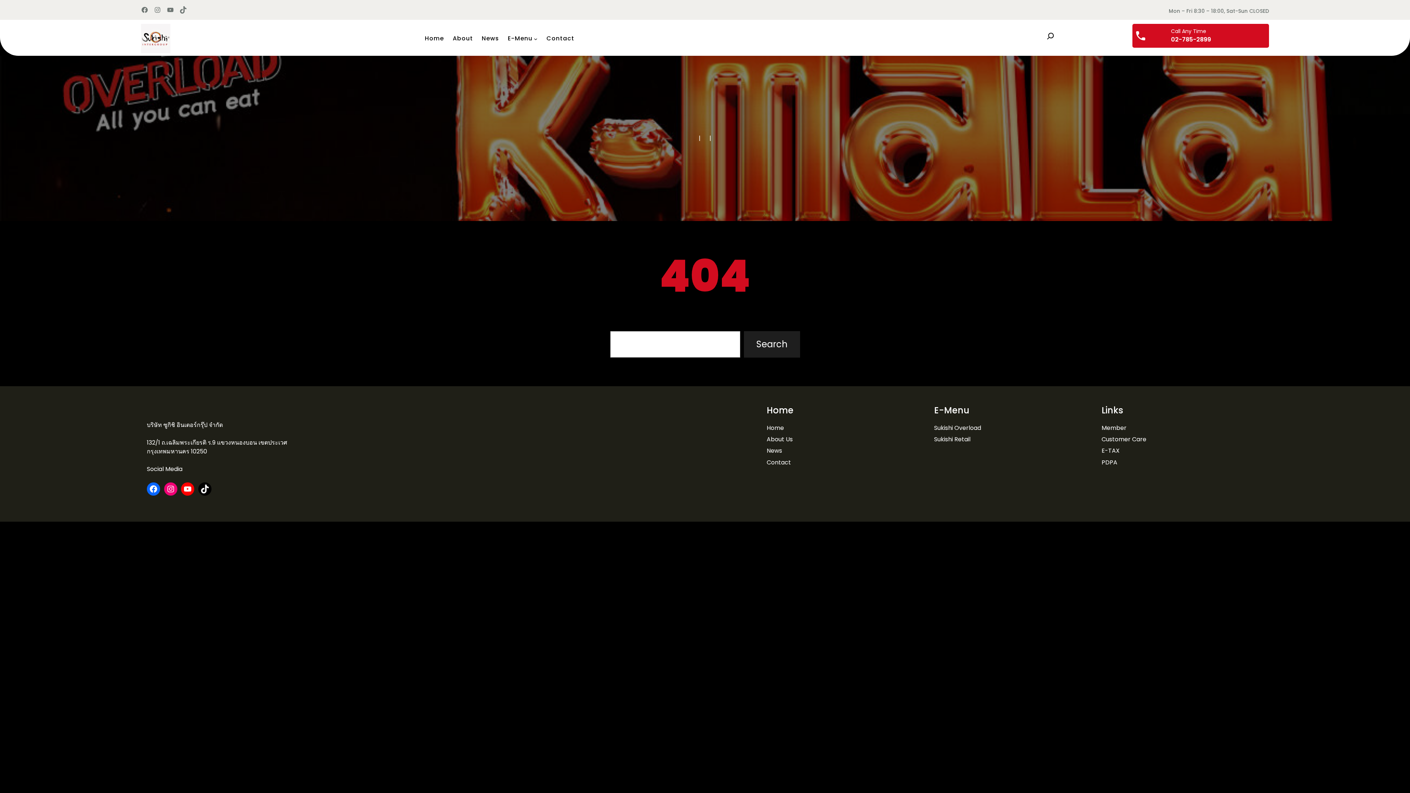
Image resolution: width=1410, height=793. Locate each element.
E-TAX (1111, 450)
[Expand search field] (1050, 35)
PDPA (1109, 462)
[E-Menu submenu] (536, 38)
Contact (779, 462)
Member (1114, 428)
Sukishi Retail (952, 439)
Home (775, 428)
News (774, 450)
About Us (780, 439)
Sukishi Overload (957, 428)
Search (772, 344)
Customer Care (1124, 439)
